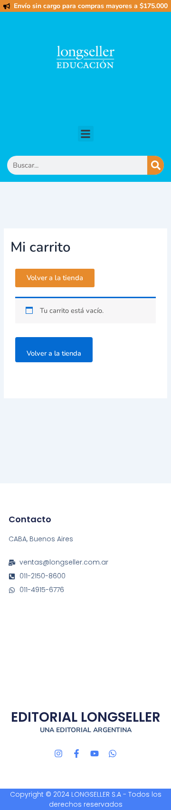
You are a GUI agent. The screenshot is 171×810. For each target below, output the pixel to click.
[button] (86, 133)
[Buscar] (155, 165)
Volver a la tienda (54, 353)
